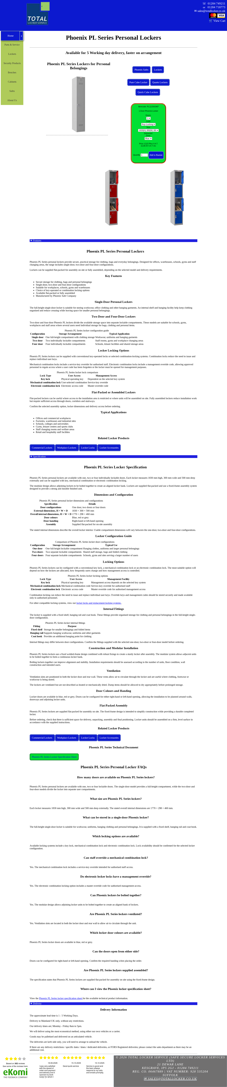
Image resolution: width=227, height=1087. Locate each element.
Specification (39, 456)
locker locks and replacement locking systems (98, 603)
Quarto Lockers (160, 82)
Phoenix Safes (141, 69)
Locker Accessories (109, 447)
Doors (148, 115)
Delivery (37, 1003)
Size (148, 127)
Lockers (158, 69)
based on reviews (15, 1063)
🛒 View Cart (217, 20)
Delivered (148, 133)
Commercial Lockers (42, 447)
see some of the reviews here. (15, 1066)
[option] (49, 1067)
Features (37, 240)
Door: (148, 135)
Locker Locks (88, 447)
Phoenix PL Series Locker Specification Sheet (54, 757)
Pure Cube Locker (138, 82)
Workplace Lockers (67, 447)
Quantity (136, 155)
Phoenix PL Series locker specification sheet (61, 998)
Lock (148, 121)
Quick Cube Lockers (148, 92)
